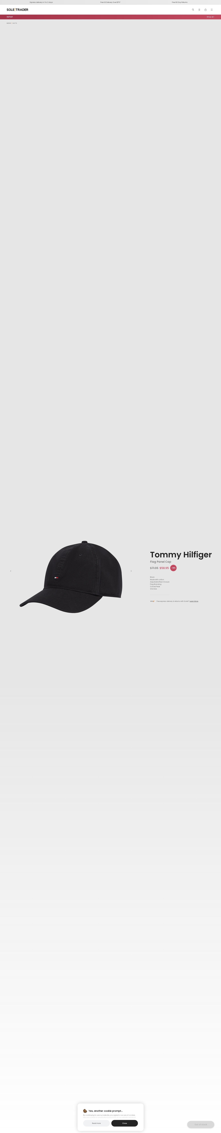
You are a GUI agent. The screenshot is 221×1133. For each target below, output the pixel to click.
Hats (15, 23)
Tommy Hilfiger (181, 554)
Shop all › (210, 17)
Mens (9, 23)
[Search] (193, 9)
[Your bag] (205, 9)
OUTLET (10, 17)
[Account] (199, 9)
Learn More (194, 601)
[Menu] (211, 9)
